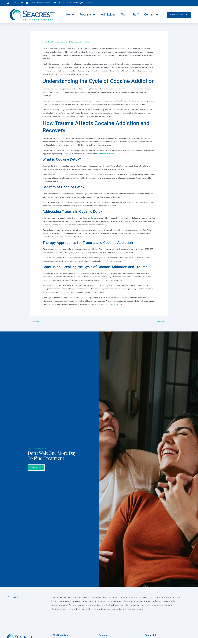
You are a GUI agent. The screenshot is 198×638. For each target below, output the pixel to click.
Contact (149, 14)
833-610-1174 (116, 304)
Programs (85, 14)
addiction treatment (106, 153)
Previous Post (37, 321)
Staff (135, 14)
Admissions (108, 14)
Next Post (162, 321)
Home (70, 14)
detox (91, 218)
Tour (124, 14)
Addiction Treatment (60, 42)
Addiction (47, 42)
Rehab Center (74, 42)
